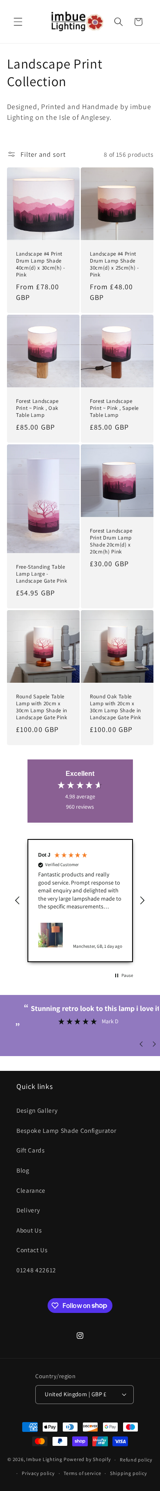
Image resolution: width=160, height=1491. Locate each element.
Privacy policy (38, 1473)
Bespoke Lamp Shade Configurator (66, 1130)
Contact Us (32, 1250)
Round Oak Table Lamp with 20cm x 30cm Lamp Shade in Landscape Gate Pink (115, 707)
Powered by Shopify (87, 1460)
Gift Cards (30, 1150)
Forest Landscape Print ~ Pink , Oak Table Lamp (37, 408)
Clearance (31, 1190)
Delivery (28, 1210)
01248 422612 (36, 1270)
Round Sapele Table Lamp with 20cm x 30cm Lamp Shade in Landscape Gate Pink (41, 707)
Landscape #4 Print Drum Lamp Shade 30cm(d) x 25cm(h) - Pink (114, 264)
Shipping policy (128, 1473)
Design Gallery (36, 1110)
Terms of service (82, 1473)
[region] (80, 900)
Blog (23, 1170)
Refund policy (136, 1460)
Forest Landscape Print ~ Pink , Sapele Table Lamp (114, 408)
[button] (18, 22)
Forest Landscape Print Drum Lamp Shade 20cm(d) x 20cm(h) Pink (111, 541)
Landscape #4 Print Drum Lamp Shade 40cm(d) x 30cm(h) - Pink (40, 264)
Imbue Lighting (44, 1460)
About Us (28, 1230)
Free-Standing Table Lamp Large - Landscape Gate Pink (41, 573)
